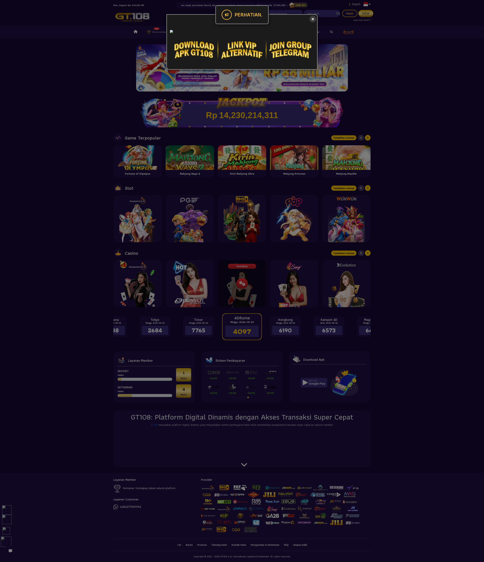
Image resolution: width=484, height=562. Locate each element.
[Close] (312, 19)
